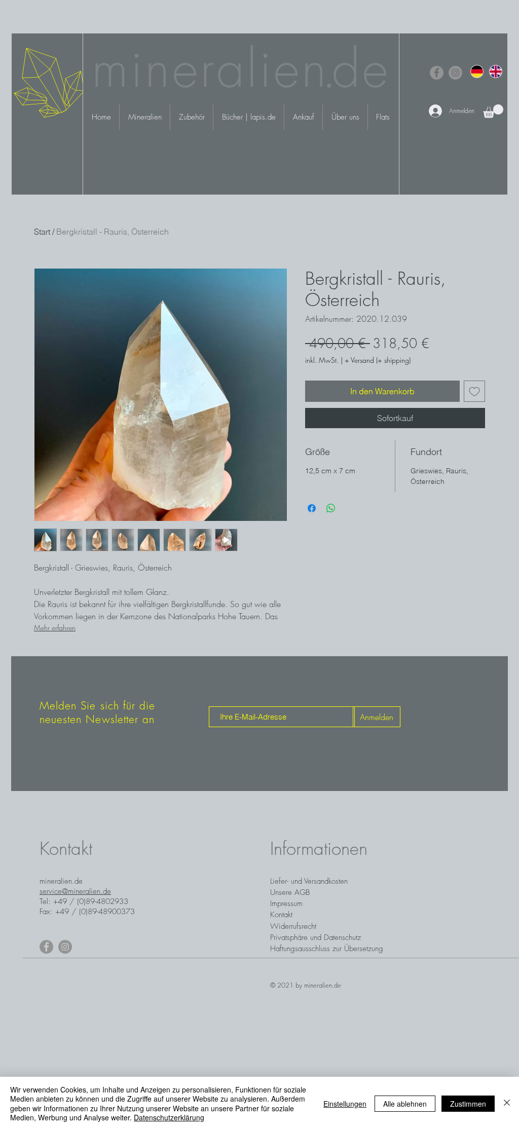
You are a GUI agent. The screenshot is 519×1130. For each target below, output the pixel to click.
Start (42, 232)
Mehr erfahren (55, 627)
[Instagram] (455, 73)
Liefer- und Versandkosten (309, 881)
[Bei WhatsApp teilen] (331, 508)
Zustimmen (468, 1104)
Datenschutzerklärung (169, 1117)
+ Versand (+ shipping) (378, 360)
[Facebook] (436, 73)
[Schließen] (507, 1103)
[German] (477, 71)
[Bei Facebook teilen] (312, 508)
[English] (495, 71)
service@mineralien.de (75, 891)
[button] (493, 111)
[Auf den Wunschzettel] (474, 391)
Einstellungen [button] (344, 1104)
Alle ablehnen (405, 1104)
